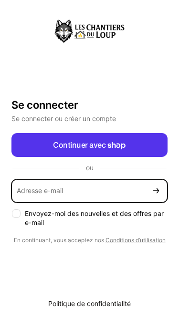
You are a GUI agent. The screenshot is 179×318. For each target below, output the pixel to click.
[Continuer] (156, 191)
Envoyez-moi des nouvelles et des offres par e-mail (94, 217)
